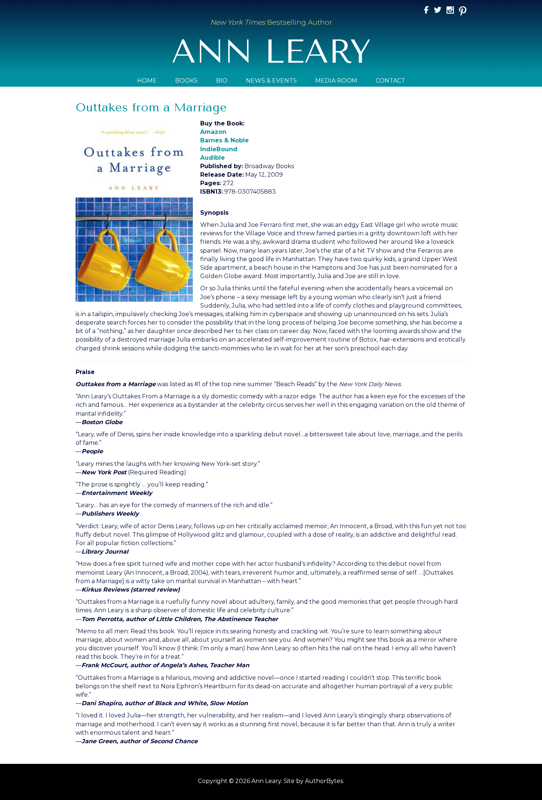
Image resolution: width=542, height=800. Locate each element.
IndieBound (218, 149)
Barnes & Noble (224, 140)
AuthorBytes (324, 781)
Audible (212, 157)
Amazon (213, 131)
